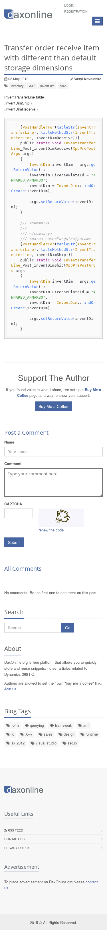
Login (69, 5)
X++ (28, 734)
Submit (14, 542)
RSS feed (15, 830)
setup (71, 743)
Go (67, 627)
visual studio (45, 743)
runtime (91, 734)
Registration (76, 11)
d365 (63, 85)
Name (9, 442)
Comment (12, 463)
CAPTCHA (13, 504)
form (14, 725)
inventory (17, 85)
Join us (10, 688)
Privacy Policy (17, 847)
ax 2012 (17, 743)
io (12, 734)
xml (85, 725)
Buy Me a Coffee (53, 406)
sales (48, 734)
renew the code (51, 530)
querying (36, 725)
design (68, 734)
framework (63, 725)
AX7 (32, 85)
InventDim (47, 85)
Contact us (14, 838)
